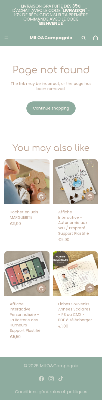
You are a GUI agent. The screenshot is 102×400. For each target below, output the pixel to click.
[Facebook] (41, 378)
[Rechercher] (83, 38)
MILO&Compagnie (59, 366)
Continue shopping (51, 108)
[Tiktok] (60, 378)
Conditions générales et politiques (51, 392)
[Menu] (6, 38)
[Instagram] (51, 378)
